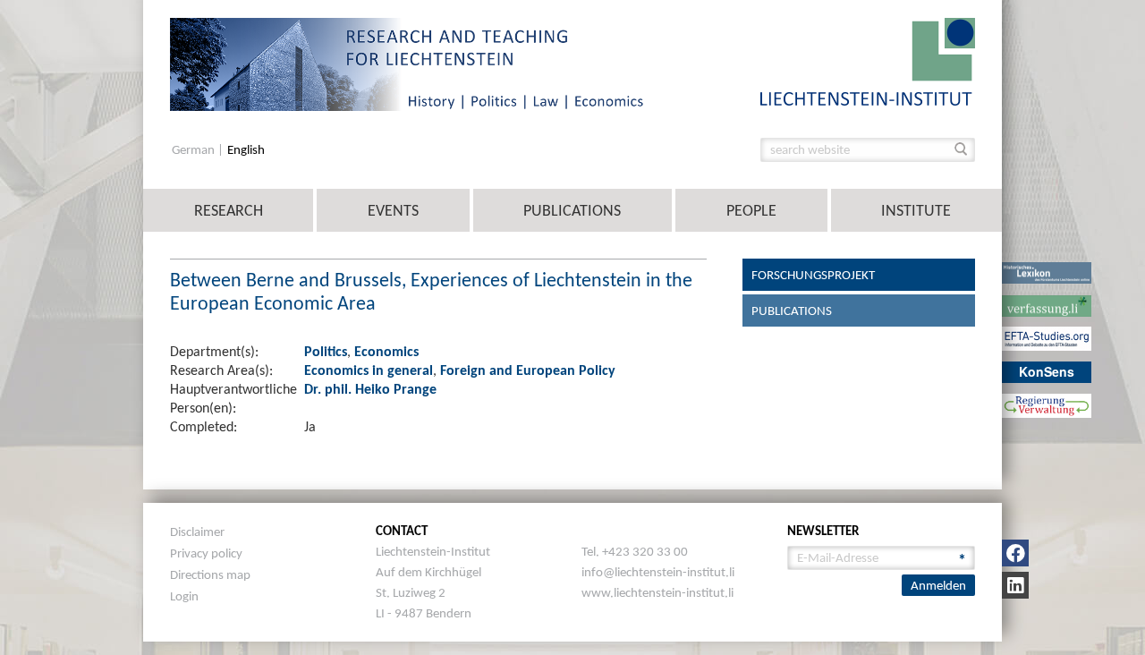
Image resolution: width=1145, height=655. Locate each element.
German (194, 150)
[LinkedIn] (1015, 585)
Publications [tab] (791, 310)
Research (228, 210)
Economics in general (368, 370)
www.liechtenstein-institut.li (657, 592)
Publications (572, 210)
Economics (386, 351)
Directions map (210, 574)
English (246, 150)
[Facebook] (1015, 553)
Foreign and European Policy (527, 370)
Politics (325, 351)
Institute (916, 210)
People (751, 210)
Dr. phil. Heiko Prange (370, 388)
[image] (867, 60)
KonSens (1046, 371)
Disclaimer (197, 531)
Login (184, 596)
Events (393, 210)
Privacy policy (206, 553)
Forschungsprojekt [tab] (813, 275)
